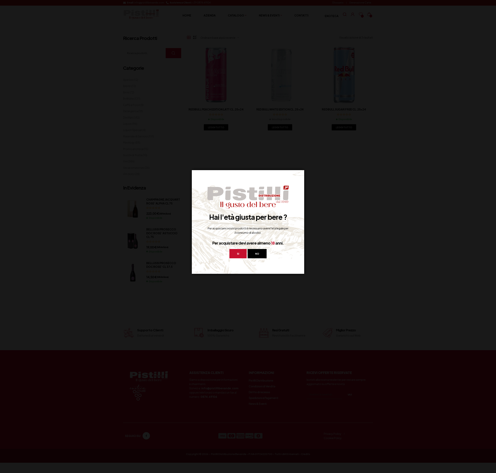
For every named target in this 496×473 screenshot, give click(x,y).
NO (257, 253)
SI (238, 253)
